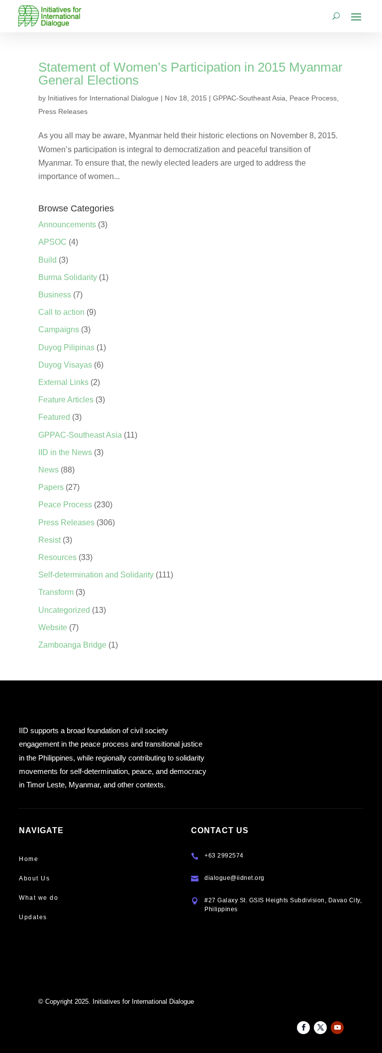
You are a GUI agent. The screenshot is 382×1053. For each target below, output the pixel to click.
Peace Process (313, 98)
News (48, 470)
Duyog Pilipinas (66, 347)
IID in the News (65, 452)
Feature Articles (66, 399)
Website (52, 627)
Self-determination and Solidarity (96, 575)
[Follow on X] (320, 1027)
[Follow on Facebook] (303, 1027)
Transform (56, 592)
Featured (54, 417)
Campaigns (58, 329)
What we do (38, 897)
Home (28, 859)
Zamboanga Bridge (72, 645)
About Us (34, 878)
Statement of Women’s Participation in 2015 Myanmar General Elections (190, 74)
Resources (57, 557)
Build (47, 260)
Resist (49, 540)
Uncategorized (64, 610)
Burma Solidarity (67, 277)
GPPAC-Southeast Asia (249, 98)
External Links (63, 382)
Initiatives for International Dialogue (103, 98)
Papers (51, 487)
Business (54, 294)
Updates (33, 917)
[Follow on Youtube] (337, 1027)
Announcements (67, 224)
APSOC (52, 242)
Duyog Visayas (65, 365)
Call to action (61, 312)
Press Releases (63, 111)
